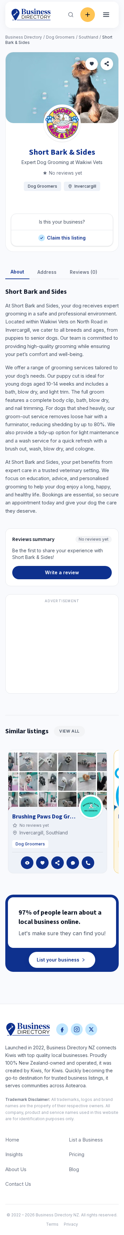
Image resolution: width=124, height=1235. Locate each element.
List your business (58, 960)
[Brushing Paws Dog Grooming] (91, 807)
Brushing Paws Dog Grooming (51, 816)
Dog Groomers (60, 37)
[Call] (88, 862)
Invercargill (85, 186)
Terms (52, 1224)
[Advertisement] (62, 647)
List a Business (86, 1140)
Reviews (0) (83, 272)
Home (12, 1140)
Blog (74, 1169)
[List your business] (87, 14)
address (47, 272)
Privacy (71, 1224)
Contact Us (18, 1184)
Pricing (76, 1154)
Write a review (62, 572)
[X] (91, 1029)
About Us (15, 1169)
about (17, 271)
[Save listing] (91, 64)
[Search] (70, 14)
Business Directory (23, 37)
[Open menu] (106, 14)
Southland (88, 37)
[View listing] (27, 862)
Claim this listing (66, 235)
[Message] (72, 862)
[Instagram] (77, 1029)
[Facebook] (62, 1029)
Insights (14, 1154)
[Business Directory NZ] (28, 1029)
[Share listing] (107, 64)
